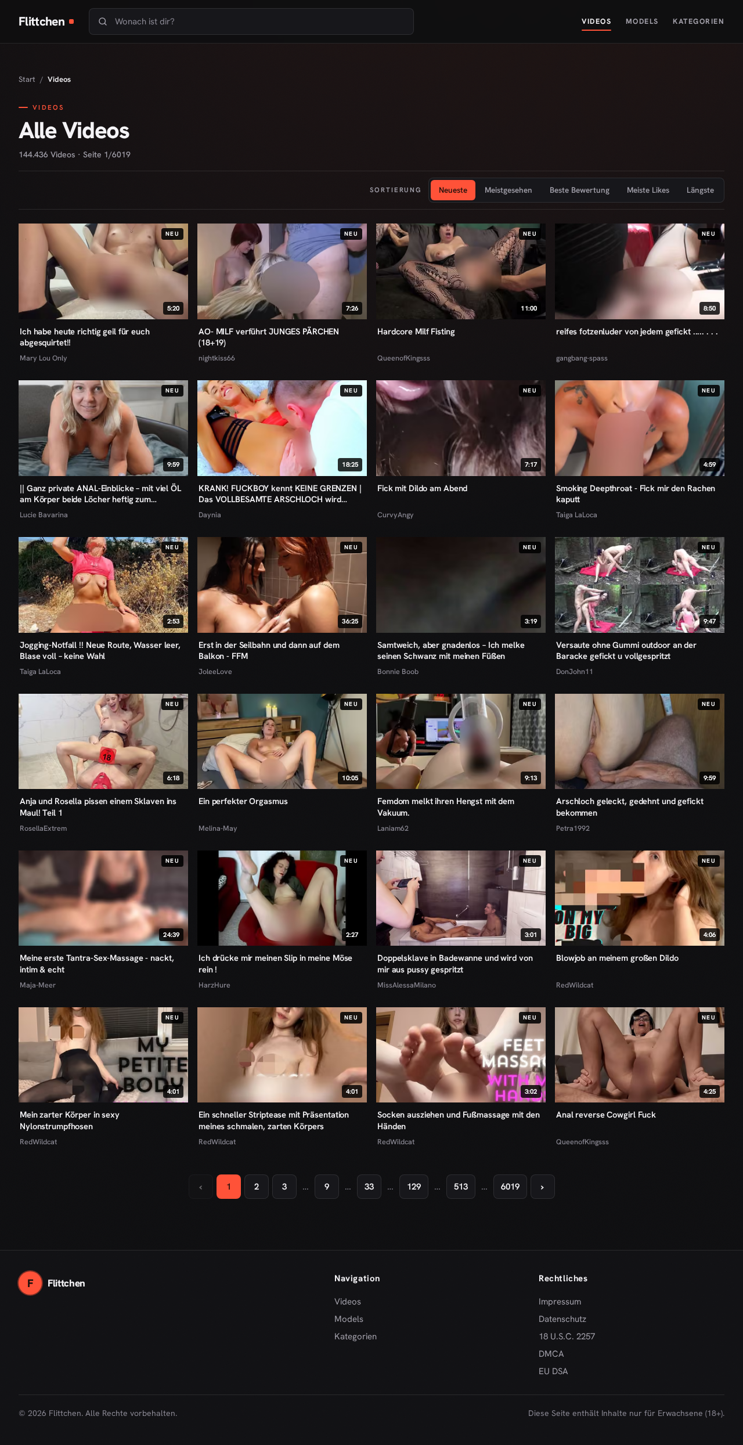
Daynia (210, 515)
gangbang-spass (582, 358)
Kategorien (698, 21)
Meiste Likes (648, 190)
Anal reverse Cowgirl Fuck (606, 1114)
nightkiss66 (217, 358)
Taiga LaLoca (576, 515)
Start (27, 79)
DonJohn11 (574, 671)
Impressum (560, 1301)
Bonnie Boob (398, 671)
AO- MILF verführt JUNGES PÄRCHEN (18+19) (269, 337)
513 (461, 1186)
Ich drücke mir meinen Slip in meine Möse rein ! (275, 963)
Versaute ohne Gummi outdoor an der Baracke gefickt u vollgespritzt (626, 650)
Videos (596, 21)
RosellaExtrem (43, 828)
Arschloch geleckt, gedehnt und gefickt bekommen (630, 806)
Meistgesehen (508, 190)
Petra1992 (573, 828)
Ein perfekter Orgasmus (243, 800)
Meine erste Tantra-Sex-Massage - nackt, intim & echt (97, 963)
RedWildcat (574, 985)
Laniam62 (393, 828)
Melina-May (218, 828)
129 (414, 1186)
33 (369, 1186)
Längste (700, 190)
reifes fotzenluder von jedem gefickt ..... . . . (636, 331)
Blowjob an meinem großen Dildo (617, 957)
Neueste (453, 190)
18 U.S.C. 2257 (567, 1336)
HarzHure (214, 985)
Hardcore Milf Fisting (416, 331)
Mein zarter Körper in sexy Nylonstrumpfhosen (70, 1120)
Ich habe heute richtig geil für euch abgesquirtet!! (85, 337)
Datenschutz (562, 1319)
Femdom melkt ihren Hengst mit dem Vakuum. (445, 806)
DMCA (551, 1354)
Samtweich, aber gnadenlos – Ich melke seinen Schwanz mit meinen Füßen (451, 650)
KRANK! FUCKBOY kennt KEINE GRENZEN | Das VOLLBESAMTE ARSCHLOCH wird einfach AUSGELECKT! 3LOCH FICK (280, 494)
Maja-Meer (38, 985)
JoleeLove (215, 671)
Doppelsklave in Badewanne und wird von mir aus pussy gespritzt (455, 963)
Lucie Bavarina (44, 515)
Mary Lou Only (43, 358)
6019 (510, 1186)
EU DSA (553, 1371)
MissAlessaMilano (406, 985)
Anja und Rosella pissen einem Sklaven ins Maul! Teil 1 (98, 806)
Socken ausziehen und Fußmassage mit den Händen (458, 1120)
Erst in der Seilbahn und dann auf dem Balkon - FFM (269, 650)
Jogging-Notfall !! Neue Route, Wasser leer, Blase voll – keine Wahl (100, 650)
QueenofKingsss (403, 358)
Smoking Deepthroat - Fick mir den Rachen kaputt (635, 493)
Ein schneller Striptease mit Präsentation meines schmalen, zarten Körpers (274, 1120)
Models (642, 21)
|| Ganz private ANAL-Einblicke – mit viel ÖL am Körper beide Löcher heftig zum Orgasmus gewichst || (100, 494)
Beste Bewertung (579, 190)
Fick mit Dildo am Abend (422, 487)
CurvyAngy (395, 515)
